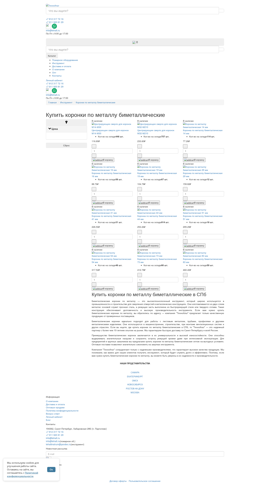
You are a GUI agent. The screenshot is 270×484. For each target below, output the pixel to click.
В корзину (108, 159)
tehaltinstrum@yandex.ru (58, 444)
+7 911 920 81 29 (54, 22)
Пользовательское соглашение (144, 480)
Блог (48, 419)
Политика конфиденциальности (62, 410)
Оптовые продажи (55, 407)
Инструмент (58, 63)
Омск (135, 380)
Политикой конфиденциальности (22, 474)
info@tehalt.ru (53, 30)
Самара (135, 372)
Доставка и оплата (61, 66)
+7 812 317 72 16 (54, 18)
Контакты (57, 75)
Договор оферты (118, 480)
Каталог (52, 55)
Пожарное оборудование (65, 59)
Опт (54, 72)
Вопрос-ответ (53, 413)
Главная (52, 102)
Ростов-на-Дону (135, 388)
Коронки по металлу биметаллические (95, 102)
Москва (135, 392)
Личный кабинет (54, 80)
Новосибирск (135, 384)
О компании (58, 69)
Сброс (66, 145)
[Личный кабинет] (47, 36)
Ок (51, 469)
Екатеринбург (135, 376)
